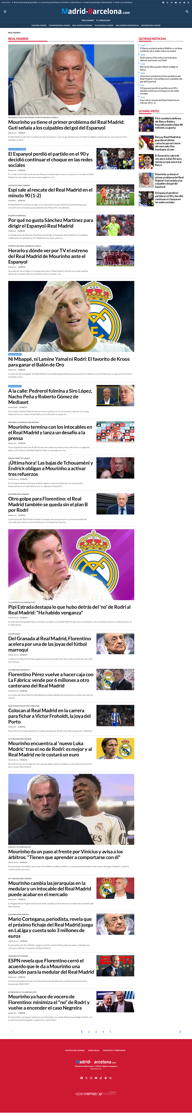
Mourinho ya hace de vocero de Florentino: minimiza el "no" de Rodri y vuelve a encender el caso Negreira (49, 1002)
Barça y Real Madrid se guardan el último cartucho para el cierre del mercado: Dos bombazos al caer (168, 143)
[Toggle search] (187, 11)
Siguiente (180, 1031)
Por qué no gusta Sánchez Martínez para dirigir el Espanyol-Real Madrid (50, 223)
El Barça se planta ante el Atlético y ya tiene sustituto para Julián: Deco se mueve (161, 49)
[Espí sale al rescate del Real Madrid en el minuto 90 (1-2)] (115, 194)
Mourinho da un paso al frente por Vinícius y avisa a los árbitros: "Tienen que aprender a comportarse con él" (65, 854)
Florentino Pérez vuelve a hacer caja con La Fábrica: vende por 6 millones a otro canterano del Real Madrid (50, 680)
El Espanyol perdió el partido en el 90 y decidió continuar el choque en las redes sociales (50, 159)
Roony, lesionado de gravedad (25, 2)
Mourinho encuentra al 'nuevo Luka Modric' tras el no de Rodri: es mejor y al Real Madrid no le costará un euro (50, 748)
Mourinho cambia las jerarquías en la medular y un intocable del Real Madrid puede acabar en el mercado (49, 888)
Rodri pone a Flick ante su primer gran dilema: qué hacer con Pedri (158, 58)
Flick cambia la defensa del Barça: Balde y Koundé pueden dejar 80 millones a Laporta (169, 123)
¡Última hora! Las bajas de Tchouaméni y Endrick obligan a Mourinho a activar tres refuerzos (50, 468)
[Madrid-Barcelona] (96, 11)
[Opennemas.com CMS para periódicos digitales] (96, 1097)
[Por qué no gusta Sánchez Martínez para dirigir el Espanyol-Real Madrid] (115, 225)
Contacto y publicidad (114, 1050)
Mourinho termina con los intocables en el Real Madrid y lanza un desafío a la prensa (50, 432)
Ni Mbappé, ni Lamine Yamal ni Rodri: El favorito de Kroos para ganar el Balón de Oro (68, 362)
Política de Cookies (75, 1050)
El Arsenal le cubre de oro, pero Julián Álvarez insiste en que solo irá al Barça (168, 160)
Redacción (12, 133)
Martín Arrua (13, 479)
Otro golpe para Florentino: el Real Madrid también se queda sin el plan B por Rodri (48, 504)
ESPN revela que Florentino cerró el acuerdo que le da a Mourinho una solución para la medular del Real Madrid (51, 966)
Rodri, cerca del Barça (123, 2)
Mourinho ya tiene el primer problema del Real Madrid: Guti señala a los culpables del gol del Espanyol (66, 125)
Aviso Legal (93, 1050)
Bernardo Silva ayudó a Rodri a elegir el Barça (159, 68)
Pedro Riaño (13, 407)
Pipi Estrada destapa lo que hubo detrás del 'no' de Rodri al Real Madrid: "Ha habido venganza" (69, 609)
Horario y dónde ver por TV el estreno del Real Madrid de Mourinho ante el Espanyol (48, 256)
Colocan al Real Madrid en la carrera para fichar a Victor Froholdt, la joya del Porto (49, 716)
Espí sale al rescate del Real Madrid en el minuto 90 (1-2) (50, 192)
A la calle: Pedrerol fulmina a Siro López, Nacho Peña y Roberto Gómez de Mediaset (50, 396)
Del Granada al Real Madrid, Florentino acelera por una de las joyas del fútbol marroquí (49, 644)
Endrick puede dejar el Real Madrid (98, 2)
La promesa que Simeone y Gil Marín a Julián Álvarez (60, 2)
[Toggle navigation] (5, 11)
